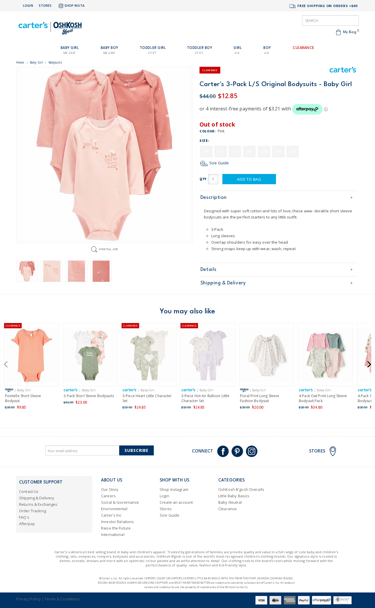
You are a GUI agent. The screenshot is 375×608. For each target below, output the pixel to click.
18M (278, 151)
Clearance (227, 508)
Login (28, 5)
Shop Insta (74, 5)
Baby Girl (36, 62)
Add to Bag (249, 179)
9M (249, 151)
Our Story (109, 489)
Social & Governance (120, 502)
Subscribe (137, 450)
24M (292, 151)
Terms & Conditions (62, 599)
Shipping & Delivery (223, 283)
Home (20, 62)
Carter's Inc (111, 515)
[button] (8, 364)
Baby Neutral (230, 502)
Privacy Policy (28, 599)
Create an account (176, 502)
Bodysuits (55, 62)
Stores (45, 5)
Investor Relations (117, 521)
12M (263, 151)
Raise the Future (116, 528)
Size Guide (218, 162)
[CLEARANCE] (31, 356)
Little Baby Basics (233, 495)
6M (235, 151)
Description (213, 197)
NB (206, 151)
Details (208, 269)
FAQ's (24, 517)
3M (220, 151)
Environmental (114, 508)
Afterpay (27, 523)
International (113, 534)
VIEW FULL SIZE (108, 249)
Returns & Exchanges (38, 504)
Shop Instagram (174, 489)
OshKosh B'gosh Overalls (241, 489)
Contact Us (28, 491)
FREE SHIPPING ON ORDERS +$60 (326, 6)
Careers (108, 495)
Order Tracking (32, 510)
